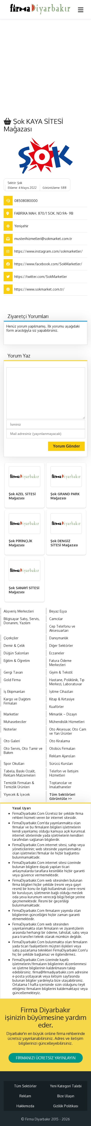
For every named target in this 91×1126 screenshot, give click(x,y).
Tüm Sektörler (25, 1086)
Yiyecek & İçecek (17, 794)
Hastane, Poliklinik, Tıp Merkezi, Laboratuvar (66, 682)
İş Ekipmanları (14, 691)
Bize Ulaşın (65, 1096)
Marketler (11, 714)
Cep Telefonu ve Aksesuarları (62, 628)
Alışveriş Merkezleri (19, 611)
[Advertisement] (45, 67)
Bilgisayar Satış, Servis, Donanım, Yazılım (22, 621)
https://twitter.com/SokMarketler (40, 277)
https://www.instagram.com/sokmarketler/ (48, 251)
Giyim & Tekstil (61, 672)
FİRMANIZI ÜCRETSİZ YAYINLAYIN (45, 1057)
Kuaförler (56, 707)
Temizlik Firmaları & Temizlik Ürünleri (19, 785)
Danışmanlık (58, 638)
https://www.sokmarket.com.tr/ (39, 289)
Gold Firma (12, 680)
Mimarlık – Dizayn (63, 714)
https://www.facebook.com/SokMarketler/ (48, 264)
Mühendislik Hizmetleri (66, 722)
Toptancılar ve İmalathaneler (60, 785)
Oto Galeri (12, 741)
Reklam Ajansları (62, 756)
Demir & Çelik (14, 645)
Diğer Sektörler (61, 645)
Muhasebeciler (15, 722)
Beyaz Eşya (58, 611)
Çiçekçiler (11, 638)
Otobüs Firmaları (62, 748)
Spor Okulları (14, 763)
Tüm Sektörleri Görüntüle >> (62, 796)
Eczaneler (56, 653)
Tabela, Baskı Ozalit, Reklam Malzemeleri (19, 773)
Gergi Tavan (13, 672)
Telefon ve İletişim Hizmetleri (63, 773)
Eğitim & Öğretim (17, 661)
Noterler (10, 729)
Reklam (25, 1096)
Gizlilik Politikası (65, 1106)
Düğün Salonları (16, 653)
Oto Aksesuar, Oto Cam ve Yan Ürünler (67, 731)
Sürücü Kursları (61, 763)
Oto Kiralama (59, 741)
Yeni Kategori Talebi (66, 1086)
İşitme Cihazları (61, 691)
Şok (19, 183)
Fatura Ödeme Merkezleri (60, 663)
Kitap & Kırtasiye (61, 699)
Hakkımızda (25, 1106)
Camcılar (56, 619)
